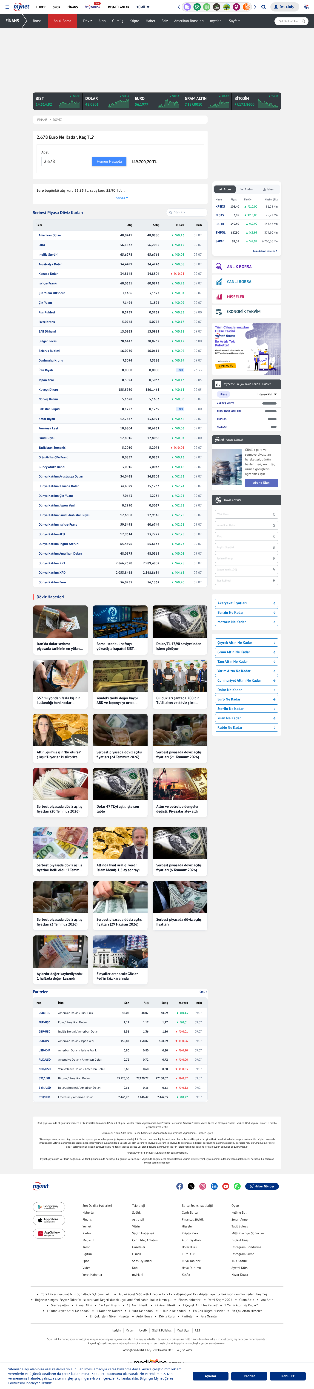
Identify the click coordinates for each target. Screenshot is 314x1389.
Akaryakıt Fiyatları (232, 603)
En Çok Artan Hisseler (246, 1311)
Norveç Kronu (48, 399)
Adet (45, 152)
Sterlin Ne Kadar (230, 708)
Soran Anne (239, 1219)
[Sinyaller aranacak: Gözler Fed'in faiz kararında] (120, 951)
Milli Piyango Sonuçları (247, 1233)
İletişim (116, 1330)
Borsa (37, 20)
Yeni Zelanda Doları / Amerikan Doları (81, 1069)
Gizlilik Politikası (162, 1330)
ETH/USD (44, 1097)
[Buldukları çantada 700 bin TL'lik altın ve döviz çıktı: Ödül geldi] (180, 676)
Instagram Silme (242, 1254)
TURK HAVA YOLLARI (229, 411)
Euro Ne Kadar (228, 699)
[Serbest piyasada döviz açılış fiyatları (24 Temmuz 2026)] (120, 730)
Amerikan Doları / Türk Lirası (75, 1013)
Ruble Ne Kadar (230, 727)
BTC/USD (44, 1078)
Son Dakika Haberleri (97, 1206)
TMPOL (221, 232)
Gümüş (117, 20)
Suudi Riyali (47, 438)
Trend (87, 1247)
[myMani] (93, 7)
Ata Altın (267, 1300)
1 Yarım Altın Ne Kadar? (241, 1305)
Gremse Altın (60, 1305)
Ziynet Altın (84, 1305)
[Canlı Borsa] (217, 7)
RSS (197, 1330)
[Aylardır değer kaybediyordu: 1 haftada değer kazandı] (60, 951)
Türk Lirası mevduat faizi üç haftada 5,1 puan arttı (76, 1294)
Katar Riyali (47, 419)
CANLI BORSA (239, 281)
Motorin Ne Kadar (231, 621)
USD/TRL (44, 1013)
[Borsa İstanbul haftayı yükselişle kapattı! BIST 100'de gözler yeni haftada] (120, 621)
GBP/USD (44, 1031)
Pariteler (40, 991)
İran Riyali (46, 370)
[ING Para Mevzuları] (246, 7)
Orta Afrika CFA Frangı (54, 457)
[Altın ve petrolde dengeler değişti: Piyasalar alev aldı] (180, 784)
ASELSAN (222, 426)
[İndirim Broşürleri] (187, 7)
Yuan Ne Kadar (229, 718)
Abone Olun (261, 482)
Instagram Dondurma (246, 1247)
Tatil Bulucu (239, 1226)
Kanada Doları (49, 274)
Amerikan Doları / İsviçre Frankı (77, 1050)
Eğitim (87, 1254)
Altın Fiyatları (191, 1240)
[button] (7, 7)
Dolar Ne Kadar (229, 689)
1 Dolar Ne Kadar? (109, 1311)
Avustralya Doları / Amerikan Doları (80, 1060)
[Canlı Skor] (197, 7)
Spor (86, 1261)
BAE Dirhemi (47, 331)
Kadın (87, 1233)
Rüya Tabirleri (191, 1261)
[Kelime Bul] (207, 7)
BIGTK (220, 224)
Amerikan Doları (50, 235)
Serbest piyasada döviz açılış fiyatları (179, 921)
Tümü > (203, 992)
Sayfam (234, 20)
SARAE (220, 241)
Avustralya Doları (51, 264)
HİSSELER (235, 296)
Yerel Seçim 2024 (220, 1300)
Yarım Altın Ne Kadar (234, 670)
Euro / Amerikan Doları (72, 1022)
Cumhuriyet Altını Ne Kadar (239, 680)
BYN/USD (45, 1088)
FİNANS (12, 20)
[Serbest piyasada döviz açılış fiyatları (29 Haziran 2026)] (120, 897)
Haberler (88, 1212)
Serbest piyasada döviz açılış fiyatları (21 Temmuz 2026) (179, 754)
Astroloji (138, 1219)
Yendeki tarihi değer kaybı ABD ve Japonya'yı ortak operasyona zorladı (117, 700)
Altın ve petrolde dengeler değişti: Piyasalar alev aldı (177, 808)
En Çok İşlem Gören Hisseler (109, 1316)
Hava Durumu (191, 1268)
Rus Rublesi (47, 312)
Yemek (87, 1226)
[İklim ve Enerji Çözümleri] (226, 7)
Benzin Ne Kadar (230, 612)
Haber (150, 20)
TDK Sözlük (239, 1261)
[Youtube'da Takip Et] (225, 1186)
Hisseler (187, 1226)
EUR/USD (44, 1022)
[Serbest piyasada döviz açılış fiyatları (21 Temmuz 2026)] (180, 730)
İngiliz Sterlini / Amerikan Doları (78, 1031)
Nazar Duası (239, 1275)
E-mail (136, 1254)
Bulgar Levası (48, 341)
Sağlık (136, 1212)
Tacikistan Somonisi (52, 448)
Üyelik (143, 1330)
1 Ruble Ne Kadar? (173, 1311)
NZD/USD (45, 1069)
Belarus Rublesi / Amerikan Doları (79, 1088)
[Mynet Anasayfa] (21, 5)
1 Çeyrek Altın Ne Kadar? (200, 1305)
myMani (216, 20)
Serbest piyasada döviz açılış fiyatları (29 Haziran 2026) (119, 921)
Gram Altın (246, 1300)
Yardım (130, 1330)
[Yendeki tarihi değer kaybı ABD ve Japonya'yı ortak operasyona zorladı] (120, 676)
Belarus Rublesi (49, 351)
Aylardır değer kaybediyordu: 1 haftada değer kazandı (60, 976)
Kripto (134, 20)
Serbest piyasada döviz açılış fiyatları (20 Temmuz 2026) (59, 808)
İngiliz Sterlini (48, 255)
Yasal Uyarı (183, 1330)
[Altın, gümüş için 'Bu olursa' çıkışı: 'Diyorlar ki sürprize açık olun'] (60, 730)
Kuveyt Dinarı (48, 390)
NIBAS (220, 215)
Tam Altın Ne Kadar (232, 661)
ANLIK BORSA (239, 266)
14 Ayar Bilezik (109, 1305)
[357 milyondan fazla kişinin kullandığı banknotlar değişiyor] (60, 676)
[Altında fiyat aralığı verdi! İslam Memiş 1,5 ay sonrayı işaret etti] (120, 843)
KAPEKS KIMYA (225, 403)
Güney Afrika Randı (52, 467)
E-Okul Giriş (239, 1240)
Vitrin (136, 1226)
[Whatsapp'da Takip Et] (237, 1186)
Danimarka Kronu (51, 360)
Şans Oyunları (142, 1261)
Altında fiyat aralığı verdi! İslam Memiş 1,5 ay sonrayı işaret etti (118, 867)
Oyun (235, 1206)
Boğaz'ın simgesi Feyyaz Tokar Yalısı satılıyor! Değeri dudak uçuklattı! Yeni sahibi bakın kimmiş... (103, 1300)
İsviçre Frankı (48, 283)
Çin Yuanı (45, 303)
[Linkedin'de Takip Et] (214, 1186)
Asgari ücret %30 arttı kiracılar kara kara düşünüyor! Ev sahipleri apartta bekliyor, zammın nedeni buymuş (192, 1294)
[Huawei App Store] (49, 1234)
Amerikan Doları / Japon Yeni (76, 1041)
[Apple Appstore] (49, 1220)
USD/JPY (44, 1041)
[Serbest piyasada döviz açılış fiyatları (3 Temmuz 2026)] (60, 897)
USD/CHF (44, 1050)
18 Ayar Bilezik (137, 1305)
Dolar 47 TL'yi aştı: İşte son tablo (118, 808)
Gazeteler (138, 1247)
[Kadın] (236, 7)
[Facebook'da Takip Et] (179, 1186)
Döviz (87, 20)
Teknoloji (138, 1206)
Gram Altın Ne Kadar (233, 652)
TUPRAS (221, 419)
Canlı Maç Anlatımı (145, 1240)
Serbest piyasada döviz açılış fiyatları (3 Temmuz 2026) (59, 921)
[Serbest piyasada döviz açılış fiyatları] (180, 897)
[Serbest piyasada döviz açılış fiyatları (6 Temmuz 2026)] (180, 843)
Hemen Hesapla (109, 161)
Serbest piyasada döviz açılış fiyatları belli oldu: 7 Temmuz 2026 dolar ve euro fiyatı (60, 867)
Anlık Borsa (62, 20)
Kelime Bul (238, 1212)
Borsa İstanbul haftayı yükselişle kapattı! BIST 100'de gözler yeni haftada (118, 646)
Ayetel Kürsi (239, 1268)
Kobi (135, 1268)
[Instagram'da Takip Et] (202, 1186)
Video (87, 1268)
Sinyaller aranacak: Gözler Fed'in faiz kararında (117, 976)
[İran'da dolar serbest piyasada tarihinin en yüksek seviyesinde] (60, 621)
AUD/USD (45, 1060)
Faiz (165, 20)
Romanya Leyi (48, 428)
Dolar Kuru (189, 1247)
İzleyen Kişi (264, 394)
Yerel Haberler (92, 1275)
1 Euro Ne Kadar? (141, 1311)
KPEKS (220, 206)
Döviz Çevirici (232, 500)
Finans (87, 1219)
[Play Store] (49, 1207)
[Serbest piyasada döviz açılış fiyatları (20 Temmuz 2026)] (60, 784)
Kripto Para (190, 1233)
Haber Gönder (264, 1186)
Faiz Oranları (209, 1316)
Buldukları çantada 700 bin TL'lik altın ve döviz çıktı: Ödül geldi (178, 700)
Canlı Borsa (190, 1212)
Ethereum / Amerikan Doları (75, 1097)
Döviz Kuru (167, 1316)
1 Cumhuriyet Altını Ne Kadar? (68, 1311)
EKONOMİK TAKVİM (243, 311)
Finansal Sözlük (193, 1219)
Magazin (88, 1240)
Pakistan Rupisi (49, 409)
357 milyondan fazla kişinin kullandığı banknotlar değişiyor (58, 700)
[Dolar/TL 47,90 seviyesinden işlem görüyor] (180, 621)
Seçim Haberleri (143, 1233)
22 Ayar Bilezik (165, 1305)
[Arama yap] (263, 7)
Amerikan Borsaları (189, 20)
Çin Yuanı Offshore (52, 293)
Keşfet (186, 1275)
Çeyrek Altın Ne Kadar (234, 642)
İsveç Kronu (47, 322)
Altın (102, 20)
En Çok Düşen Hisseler (209, 1311)
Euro (42, 245)
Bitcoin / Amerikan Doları (74, 1078)
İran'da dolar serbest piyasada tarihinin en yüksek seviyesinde (59, 646)
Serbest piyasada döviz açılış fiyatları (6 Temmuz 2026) (179, 867)
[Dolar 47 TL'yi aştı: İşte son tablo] (120, 784)
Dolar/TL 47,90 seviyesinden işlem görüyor (178, 646)
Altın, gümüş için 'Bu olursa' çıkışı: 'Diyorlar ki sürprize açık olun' (59, 754)
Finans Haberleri (189, 1300)
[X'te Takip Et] (191, 1186)
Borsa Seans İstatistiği (197, 1206)
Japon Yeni (46, 380)
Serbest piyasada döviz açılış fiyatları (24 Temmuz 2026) (119, 754)
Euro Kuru (189, 1254)
